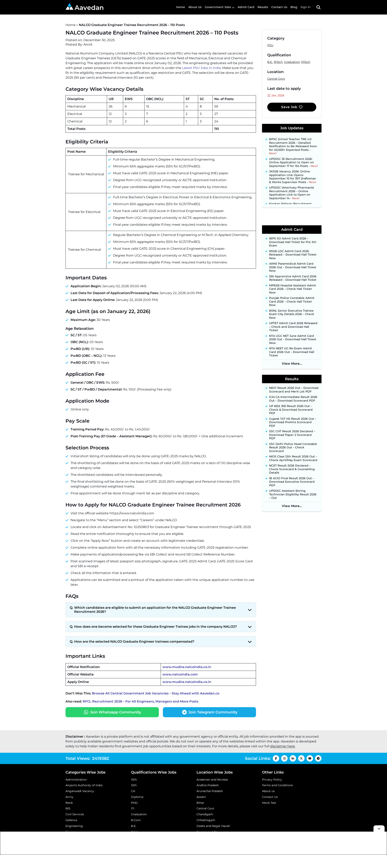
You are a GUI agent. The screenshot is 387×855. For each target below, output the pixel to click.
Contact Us (279, 7)
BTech (278, 62)
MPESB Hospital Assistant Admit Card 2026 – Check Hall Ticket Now (292, 289)
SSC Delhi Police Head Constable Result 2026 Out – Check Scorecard (293, 447)
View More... (292, 363)
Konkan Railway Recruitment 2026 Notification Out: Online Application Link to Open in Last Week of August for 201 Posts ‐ (292, 203)
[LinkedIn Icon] (293, 758)
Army (69, 797)
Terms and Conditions (277, 785)
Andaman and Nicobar (212, 779)
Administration (76, 779)
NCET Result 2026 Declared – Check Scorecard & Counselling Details (292, 469)
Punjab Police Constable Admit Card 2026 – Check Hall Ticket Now (291, 301)
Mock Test (269, 803)
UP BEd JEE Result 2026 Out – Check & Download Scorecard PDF (291, 409)
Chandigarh (205, 814)
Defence (71, 820)
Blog (293, 7)
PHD (134, 803)
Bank (69, 803)
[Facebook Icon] (276, 758)
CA (133, 791)
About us (268, 791)
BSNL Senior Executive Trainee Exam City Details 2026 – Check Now (291, 314)
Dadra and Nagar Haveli (213, 826)
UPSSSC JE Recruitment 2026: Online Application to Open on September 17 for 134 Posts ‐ (293, 154)
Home (180, 7)
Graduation (292, 62)
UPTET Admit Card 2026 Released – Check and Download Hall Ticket (293, 327)
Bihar (200, 803)
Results (263, 7)
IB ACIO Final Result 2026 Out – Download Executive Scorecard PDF (292, 482)
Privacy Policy (272, 779)
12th (134, 785)
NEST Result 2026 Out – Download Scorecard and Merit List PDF (293, 389)
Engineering (74, 826)
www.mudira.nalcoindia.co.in (186, 667)
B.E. (270, 62)
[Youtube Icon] (310, 758)
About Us (195, 7)
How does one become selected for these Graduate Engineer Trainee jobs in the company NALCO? (155, 626)
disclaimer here (282, 746)
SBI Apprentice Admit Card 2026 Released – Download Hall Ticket (292, 278)
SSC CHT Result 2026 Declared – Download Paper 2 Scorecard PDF (292, 435)
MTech (305, 62)
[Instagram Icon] (284, 758)
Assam (201, 797)
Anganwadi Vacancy (80, 791)
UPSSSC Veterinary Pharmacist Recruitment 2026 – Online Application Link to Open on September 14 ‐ (291, 185)
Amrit (88, 44)
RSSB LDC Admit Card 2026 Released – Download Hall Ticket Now (292, 255)
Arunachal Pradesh (210, 791)
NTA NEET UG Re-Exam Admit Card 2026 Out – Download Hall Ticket (291, 352)
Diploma (137, 797)
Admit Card (246, 7)
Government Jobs (218, 7)
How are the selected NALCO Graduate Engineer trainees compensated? (134, 641)
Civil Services (75, 814)
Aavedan (89, 7)
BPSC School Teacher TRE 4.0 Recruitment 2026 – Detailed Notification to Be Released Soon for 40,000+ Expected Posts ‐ (293, 138)
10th (134, 779)
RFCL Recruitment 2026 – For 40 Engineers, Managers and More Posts (140, 701)
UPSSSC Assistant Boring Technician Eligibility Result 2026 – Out (292, 494)
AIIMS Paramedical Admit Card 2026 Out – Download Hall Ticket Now (292, 267)
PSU (270, 45)
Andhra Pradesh (208, 785)
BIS (68, 808)
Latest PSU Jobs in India (201, 68)
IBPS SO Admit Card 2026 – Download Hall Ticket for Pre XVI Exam (292, 242)
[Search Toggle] (318, 7)
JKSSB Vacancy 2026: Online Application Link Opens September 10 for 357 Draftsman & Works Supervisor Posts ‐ (292, 169)
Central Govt (276, 78)
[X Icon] (301, 758)
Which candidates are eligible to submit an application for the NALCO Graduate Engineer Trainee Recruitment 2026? (155, 610)
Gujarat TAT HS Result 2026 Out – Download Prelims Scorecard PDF (292, 422)
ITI (132, 808)
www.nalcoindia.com (180, 674)
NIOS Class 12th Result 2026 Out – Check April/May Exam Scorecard (293, 458)
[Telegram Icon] (318, 758)
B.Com (136, 820)
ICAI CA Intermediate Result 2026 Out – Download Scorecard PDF (293, 398)
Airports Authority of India (84, 785)
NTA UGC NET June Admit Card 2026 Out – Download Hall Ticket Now (292, 339)
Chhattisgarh (206, 820)
